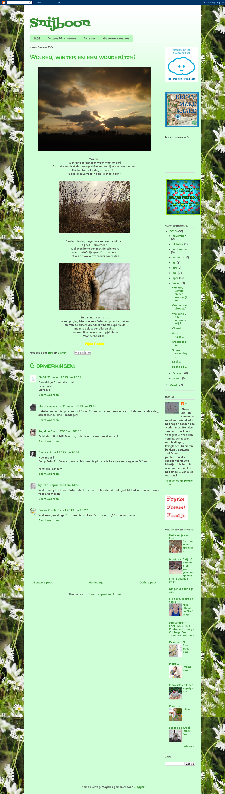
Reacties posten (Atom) (105, 594)
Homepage (96, 582)
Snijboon (60, 23)
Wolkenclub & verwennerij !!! (179, 318)
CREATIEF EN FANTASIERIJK (179, 624)
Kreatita (174, 706)
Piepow (174, 664)
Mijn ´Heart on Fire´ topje (187, 609)
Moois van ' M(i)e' (180, 559)
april (175, 278)
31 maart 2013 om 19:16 (79, 406)
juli (174, 262)
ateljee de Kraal (179, 728)
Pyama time (186, 668)
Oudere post (147, 582)
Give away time (185, 648)
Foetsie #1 (179, 367)
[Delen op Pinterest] (89, 353)
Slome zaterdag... (179, 353)
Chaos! (176, 328)
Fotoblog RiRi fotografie (62, 38)
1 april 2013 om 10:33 (64, 452)
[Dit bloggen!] (79, 353)
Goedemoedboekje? (179, 307)
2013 (173, 231)
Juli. (171, 592)
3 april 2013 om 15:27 (72, 510)
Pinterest (89, 38)
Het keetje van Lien (179, 536)
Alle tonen (189, 746)
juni (175, 268)
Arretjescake (179, 343)
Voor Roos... (178, 335)
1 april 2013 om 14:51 (64, 485)
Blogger (139, 787)
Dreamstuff (177, 642)
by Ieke (43, 485)
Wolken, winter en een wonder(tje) (179, 294)
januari (177, 378)
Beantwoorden (48, 395)
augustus (178, 257)
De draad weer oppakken (188, 546)
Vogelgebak (187, 689)
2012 (173, 385)
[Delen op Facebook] (86, 353)
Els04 (42, 377)
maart (176, 283)
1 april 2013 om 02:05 (66, 431)
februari (178, 373)
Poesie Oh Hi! (47, 510)
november (179, 236)
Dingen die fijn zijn (181, 589)
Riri (187, 404)
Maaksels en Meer (181, 685)
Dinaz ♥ (43, 452)
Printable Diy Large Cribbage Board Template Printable (181, 632)
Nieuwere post (43, 582)
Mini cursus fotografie (116, 38)
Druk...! (176, 361)
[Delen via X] (83, 353)
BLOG (37, 38)
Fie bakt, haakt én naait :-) (181, 600)
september (179, 249)
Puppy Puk (186, 732)
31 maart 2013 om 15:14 (64, 377)
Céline (186, 709)
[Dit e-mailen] (76, 353)
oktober (178, 244)
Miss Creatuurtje (49, 406)
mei (175, 273)
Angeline (44, 431)
